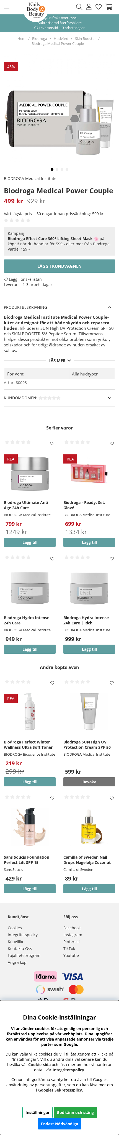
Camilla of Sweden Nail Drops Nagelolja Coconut (87, 860)
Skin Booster (85, 38)
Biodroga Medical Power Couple (58, 43)
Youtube (71, 955)
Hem (21, 38)
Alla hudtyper (85, 374)
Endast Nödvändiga (59, 1123)
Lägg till (29, 888)
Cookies (15, 927)
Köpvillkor (17, 941)
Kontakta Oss (20, 948)
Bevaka (89, 781)
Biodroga (39, 38)
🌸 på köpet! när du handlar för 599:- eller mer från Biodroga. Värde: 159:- (59, 244)
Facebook (72, 927)
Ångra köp (17, 962)
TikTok (69, 948)
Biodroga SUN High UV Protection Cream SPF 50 (87, 744)
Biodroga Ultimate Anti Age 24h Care (26, 505)
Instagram (72, 934)
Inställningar (37, 1112)
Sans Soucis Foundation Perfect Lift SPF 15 (26, 860)
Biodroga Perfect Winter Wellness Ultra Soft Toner (28, 744)
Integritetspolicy (23, 934)
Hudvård (61, 38)
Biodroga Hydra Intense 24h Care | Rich (86, 620)
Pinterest (71, 941)
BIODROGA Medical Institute (30, 178)
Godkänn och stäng (75, 1112)
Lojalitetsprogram (24, 955)
